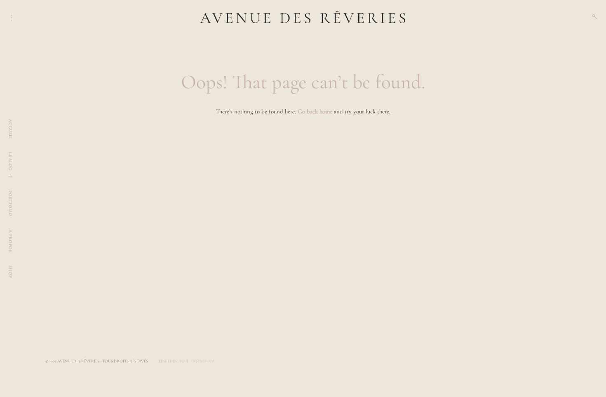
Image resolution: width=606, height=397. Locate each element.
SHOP (10, 271)
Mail (184, 361)
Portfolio (10, 203)
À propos (10, 241)
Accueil (10, 129)
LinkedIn (168, 361)
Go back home (315, 111)
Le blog (10, 161)
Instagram (202, 361)
